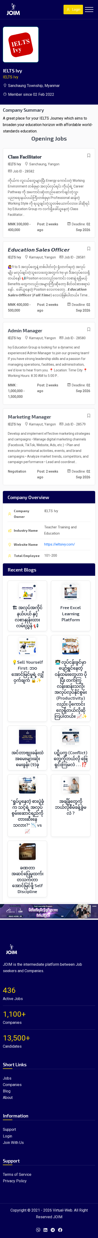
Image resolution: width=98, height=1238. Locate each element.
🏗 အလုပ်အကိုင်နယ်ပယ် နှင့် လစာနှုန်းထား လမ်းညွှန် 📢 (27, 616)
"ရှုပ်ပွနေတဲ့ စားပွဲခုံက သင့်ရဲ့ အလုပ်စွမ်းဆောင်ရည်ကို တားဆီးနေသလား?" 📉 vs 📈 (27, 816)
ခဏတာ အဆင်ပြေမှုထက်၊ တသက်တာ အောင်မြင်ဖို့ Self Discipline (27, 879)
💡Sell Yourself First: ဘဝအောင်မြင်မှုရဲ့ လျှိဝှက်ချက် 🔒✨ (27, 671)
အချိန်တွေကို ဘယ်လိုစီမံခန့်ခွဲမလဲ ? (70, 807)
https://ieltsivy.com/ (59, 544)
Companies (12, 1084)
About (8, 1097)
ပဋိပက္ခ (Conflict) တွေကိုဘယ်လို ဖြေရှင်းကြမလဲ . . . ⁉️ (71, 758)
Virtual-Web (62, 1210)
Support (9, 1129)
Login (76, 9)
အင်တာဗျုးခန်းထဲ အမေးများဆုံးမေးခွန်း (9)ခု (27, 758)
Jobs (7, 1078)
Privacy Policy (15, 1181)
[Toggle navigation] (89, 9)
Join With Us (13, 1142)
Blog (6, 1091)
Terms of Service (17, 1174)
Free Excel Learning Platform (70, 613)
